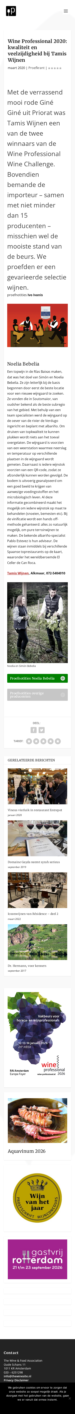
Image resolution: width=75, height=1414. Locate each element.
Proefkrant (36, 68)
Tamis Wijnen (18, 573)
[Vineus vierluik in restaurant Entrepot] (37, 786)
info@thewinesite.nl (17, 1376)
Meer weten (50, 1406)
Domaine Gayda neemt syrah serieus (34, 862)
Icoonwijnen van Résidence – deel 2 (33, 914)
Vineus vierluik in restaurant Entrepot (35, 810)
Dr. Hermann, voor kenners (27, 966)
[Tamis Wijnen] (37, 346)
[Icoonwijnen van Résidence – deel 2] (37, 890)
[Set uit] (69, 1398)
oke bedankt (25, 1406)
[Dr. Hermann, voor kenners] (37, 942)
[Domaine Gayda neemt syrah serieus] (37, 838)
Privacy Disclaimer (16, 1380)
